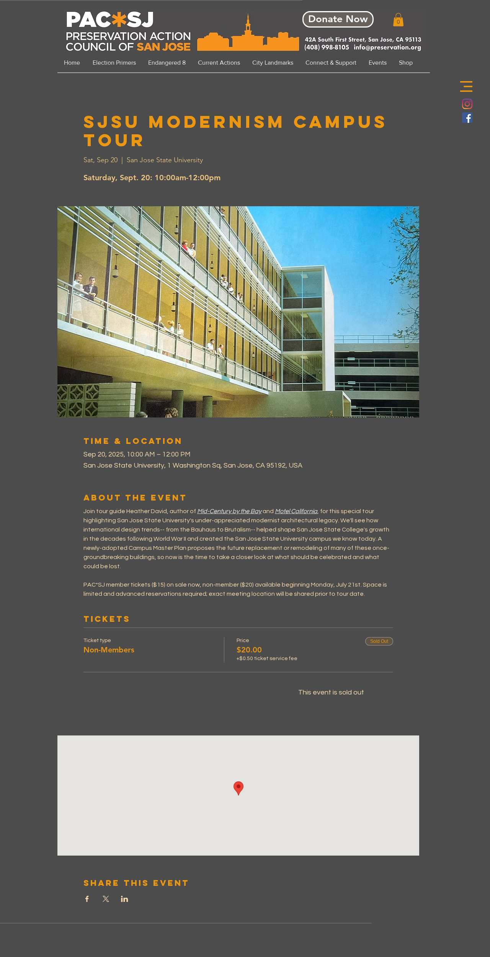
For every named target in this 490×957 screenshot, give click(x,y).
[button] (466, 86)
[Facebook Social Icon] (467, 117)
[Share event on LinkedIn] (124, 899)
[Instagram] (467, 104)
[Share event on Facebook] (87, 899)
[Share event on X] (105, 899)
